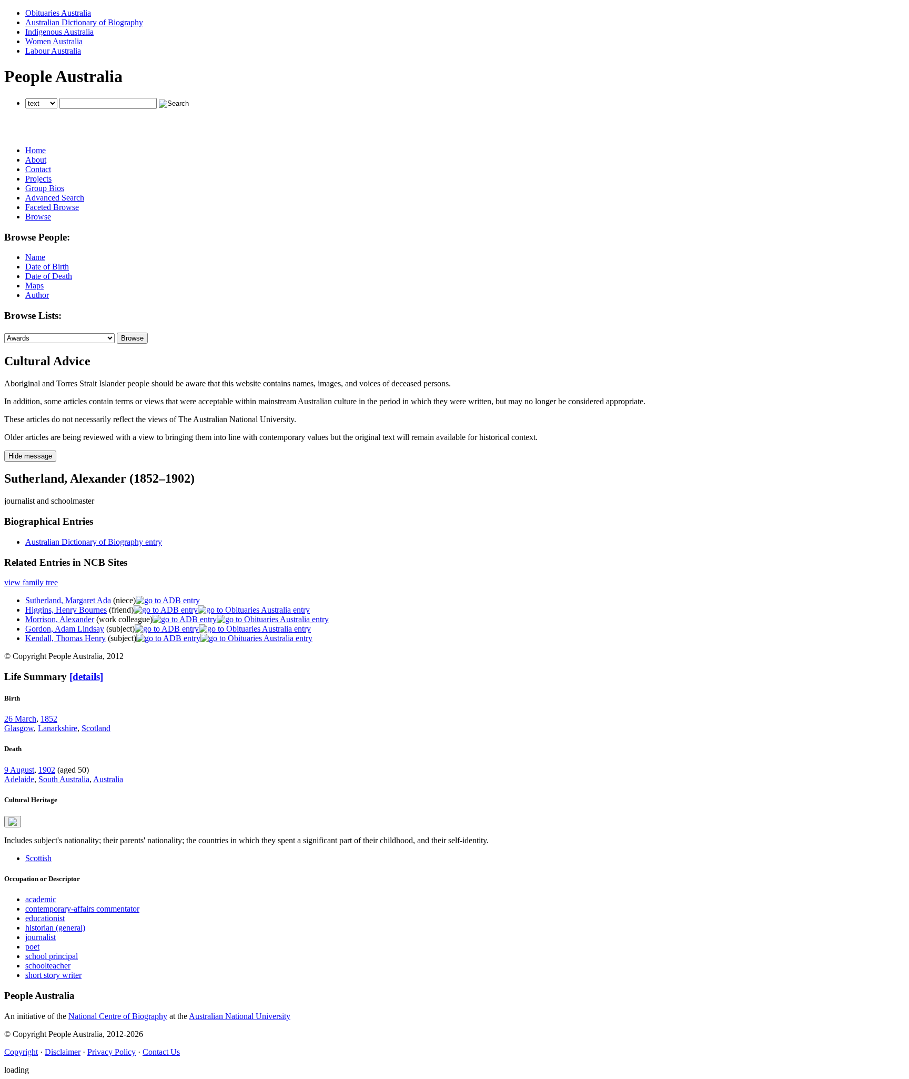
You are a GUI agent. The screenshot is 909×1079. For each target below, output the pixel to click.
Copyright (21, 1051)
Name (35, 257)
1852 (49, 718)
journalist (40, 937)
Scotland (96, 728)
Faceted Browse (52, 207)
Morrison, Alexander (59, 619)
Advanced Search (54, 197)
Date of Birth (47, 266)
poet (32, 946)
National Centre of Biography (117, 1016)
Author (37, 295)
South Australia (63, 779)
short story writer (53, 975)
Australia (108, 779)
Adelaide (19, 779)
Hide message (30, 456)
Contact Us (161, 1051)
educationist (45, 918)
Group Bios (44, 188)
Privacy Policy (111, 1051)
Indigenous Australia (59, 31)
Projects (38, 178)
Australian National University (239, 1016)
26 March (20, 718)
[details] (86, 676)
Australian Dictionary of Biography (84, 22)
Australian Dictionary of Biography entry (93, 541)
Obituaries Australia (58, 12)
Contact (38, 169)
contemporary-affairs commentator (82, 908)
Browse (38, 216)
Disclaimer (62, 1051)
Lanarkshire (57, 728)
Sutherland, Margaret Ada (68, 600)
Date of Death (48, 276)
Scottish (38, 858)
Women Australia (54, 41)
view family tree (31, 582)
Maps (34, 285)
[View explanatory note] (12, 821)
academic (40, 899)
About (35, 159)
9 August (19, 769)
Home (35, 150)
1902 (46, 769)
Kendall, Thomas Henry (65, 638)
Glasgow (19, 728)
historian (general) (55, 927)
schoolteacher (47, 965)
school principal (51, 956)
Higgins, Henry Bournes (66, 609)
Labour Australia (53, 50)
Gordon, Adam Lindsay (64, 628)
